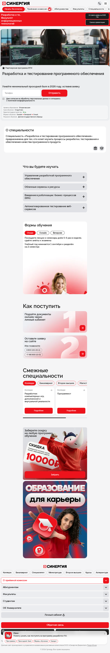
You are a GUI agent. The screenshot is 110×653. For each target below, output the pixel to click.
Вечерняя (57, 233)
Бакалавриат (46, 383)
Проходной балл (25, 641)
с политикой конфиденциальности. (20, 101)
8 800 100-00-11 (33, 350)
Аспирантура (102, 573)
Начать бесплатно (13, 9)
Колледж (29, 383)
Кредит (54, 641)
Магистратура (87, 383)
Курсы (88, 573)
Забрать (55, 474)
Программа (10, 641)
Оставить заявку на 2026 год (97, 16)
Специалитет (38, 573)
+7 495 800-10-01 (33, 355)
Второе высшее (66, 383)
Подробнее (38, 411)
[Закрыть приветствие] (3, 631)
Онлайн (43, 233)
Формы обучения (41, 641)
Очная (30, 233)
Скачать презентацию (97, 22)
